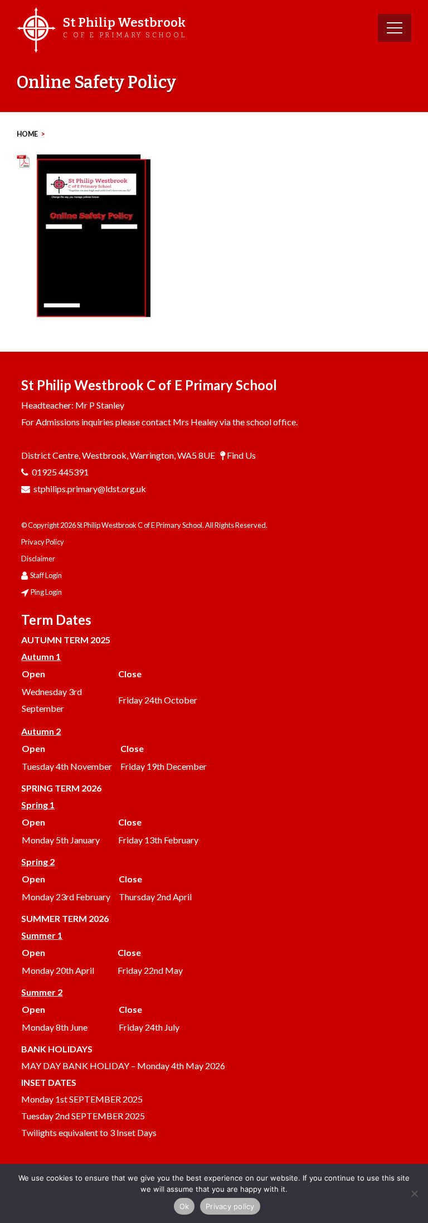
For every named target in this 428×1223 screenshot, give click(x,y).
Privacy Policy (42, 541)
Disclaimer (38, 558)
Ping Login (46, 592)
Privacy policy (230, 1206)
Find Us (241, 455)
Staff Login (46, 575)
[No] (414, 1193)
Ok (184, 1206)
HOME (27, 134)
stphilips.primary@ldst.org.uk (89, 488)
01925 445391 (60, 472)
